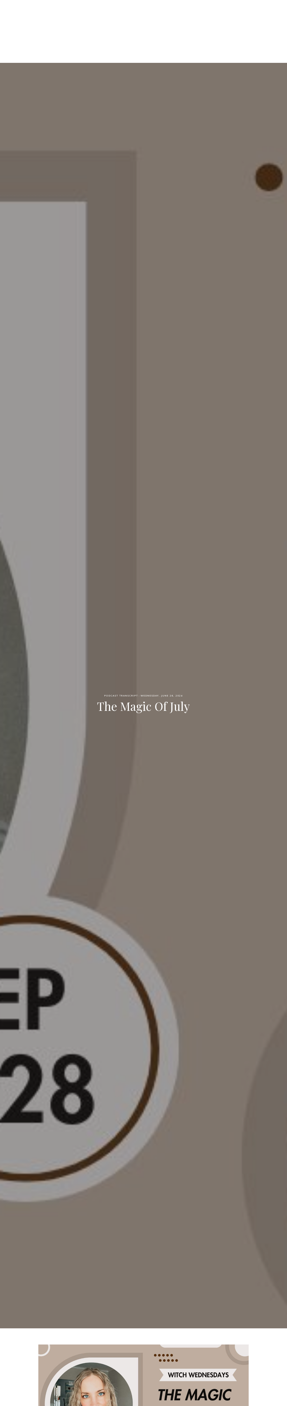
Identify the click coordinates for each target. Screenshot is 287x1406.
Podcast (115, 27)
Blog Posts (163, 27)
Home (95, 27)
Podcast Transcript (121, 695)
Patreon (138, 27)
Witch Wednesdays (143, 11)
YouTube (188, 27)
